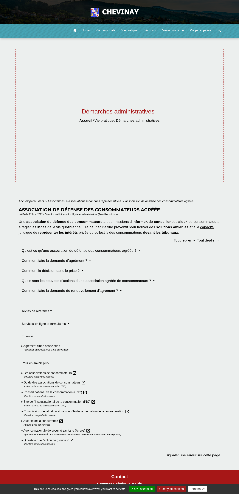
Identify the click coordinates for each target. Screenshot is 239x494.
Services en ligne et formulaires (44, 324)
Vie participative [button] (201, 30)
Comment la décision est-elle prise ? (51, 271)
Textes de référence (35, 311)
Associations (56, 201)
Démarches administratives (138, 120)
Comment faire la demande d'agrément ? (55, 261)
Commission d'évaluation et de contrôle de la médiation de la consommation (76, 411)
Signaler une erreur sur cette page (193, 455)
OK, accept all (143, 488)
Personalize (197, 488)
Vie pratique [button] (129, 30)
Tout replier (185, 240)
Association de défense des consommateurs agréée (159, 201)
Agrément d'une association (41, 346)
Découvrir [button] (150, 30)
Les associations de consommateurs (50, 373)
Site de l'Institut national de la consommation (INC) (59, 401)
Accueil (85, 120)
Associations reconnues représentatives (95, 201)
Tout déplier (208, 240)
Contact (119, 476)
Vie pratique (104, 120)
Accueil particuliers (32, 201)
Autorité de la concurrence (43, 420)
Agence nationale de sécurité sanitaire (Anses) (56, 430)
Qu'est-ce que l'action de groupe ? (49, 440)
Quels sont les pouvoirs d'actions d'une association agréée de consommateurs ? (87, 281)
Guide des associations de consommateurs (55, 382)
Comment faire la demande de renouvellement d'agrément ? (70, 291)
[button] (75, 30)
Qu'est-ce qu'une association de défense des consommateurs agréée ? (79, 250)
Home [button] (86, 30)
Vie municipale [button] (106, 30)
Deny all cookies (172, 488)
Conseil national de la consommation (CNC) (55, 392)
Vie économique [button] (173, 30)
